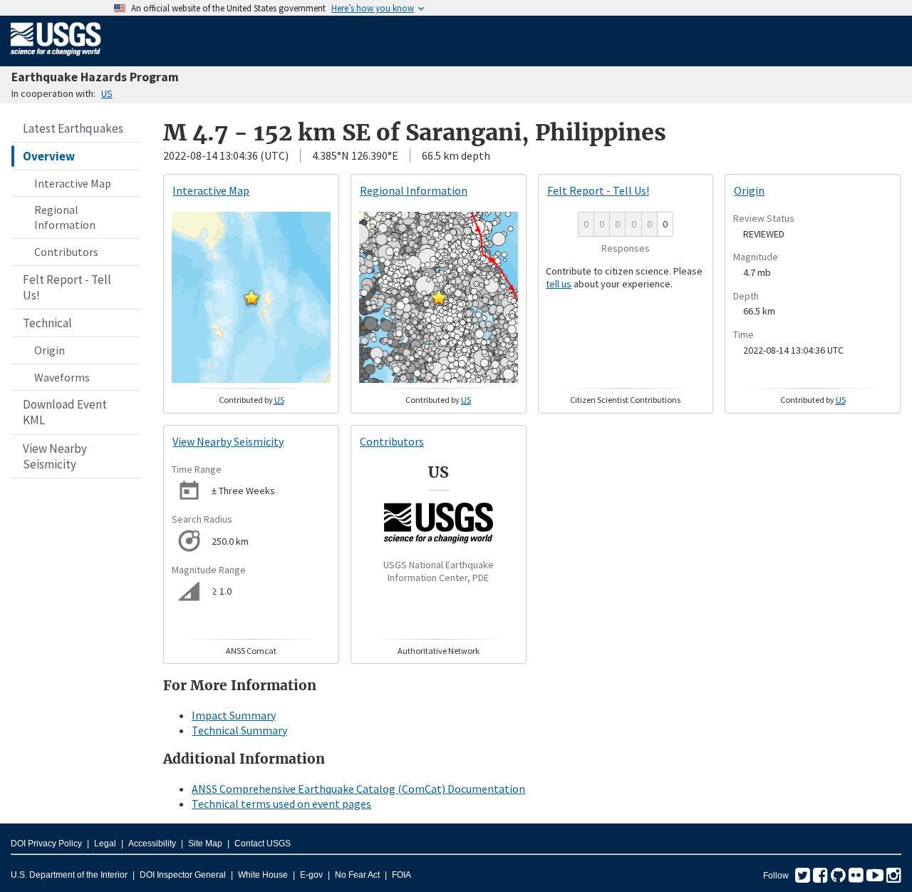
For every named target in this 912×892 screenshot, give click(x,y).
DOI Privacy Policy (46, 844)
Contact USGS (262, 844)
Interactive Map (72, 183)
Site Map (205, 844)
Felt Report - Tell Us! (67, 287)
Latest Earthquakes (73, 128)
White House (263, 875)
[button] (251, 297)
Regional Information (64, 217)
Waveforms (62, 377)
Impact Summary (234, 715)
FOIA (401, 875)
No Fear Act (357, 875)
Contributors (66, 252)
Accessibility (152, 844)
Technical (47, 323)
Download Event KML (65, 412)
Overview (49, 156)
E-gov (311, 875)
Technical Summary (239, 730)
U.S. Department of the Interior (69, 875)
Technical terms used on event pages (281, 803)
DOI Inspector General (183, 875)
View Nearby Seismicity (55, 456)
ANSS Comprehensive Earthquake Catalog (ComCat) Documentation (358, 788)
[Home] (56, 58)
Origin (49, 350)
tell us (558, 283)
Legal (105, 844)
